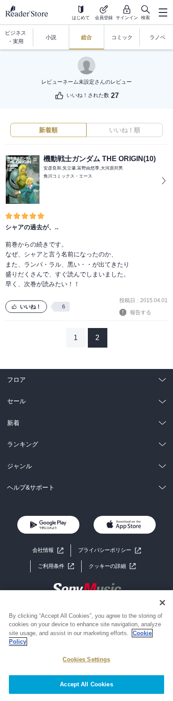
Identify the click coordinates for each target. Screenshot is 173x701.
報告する (140, 312)
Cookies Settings (86, 659)
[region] (86, 645)
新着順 (48, 130)
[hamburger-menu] (163, 12)
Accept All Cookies (86, 684)
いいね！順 (124, 130)
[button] (112, 566)
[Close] (162, 602)
